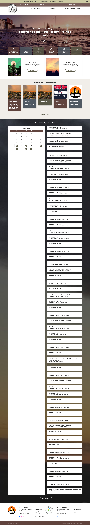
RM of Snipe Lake (70, 62)
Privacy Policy (79, 523)
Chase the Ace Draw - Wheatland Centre (60, 133)
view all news (45, 114)
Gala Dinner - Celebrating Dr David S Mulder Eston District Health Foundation (64, 359)
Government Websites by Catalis (68, 523)
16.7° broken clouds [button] (26, 4)
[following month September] (42, 128)
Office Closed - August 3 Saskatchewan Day (74, 103)
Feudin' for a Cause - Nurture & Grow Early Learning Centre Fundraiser (65, 490)
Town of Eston (32, 62)
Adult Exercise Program (55, 127)
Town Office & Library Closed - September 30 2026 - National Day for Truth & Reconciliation (13, 105)
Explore (32, 70)
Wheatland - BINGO (54, 173)
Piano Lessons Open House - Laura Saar (59, 198)
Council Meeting (53, 211)
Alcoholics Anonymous (55, 140)
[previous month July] (11, 128)
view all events (46, 498)
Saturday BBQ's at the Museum (57, 146)
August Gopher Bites (44, 102)
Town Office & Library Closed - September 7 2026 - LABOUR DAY (29, 103)
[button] (80, 4)
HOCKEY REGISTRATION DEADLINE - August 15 (60, 103)
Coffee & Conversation (55, 230)
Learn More (45, 35)
